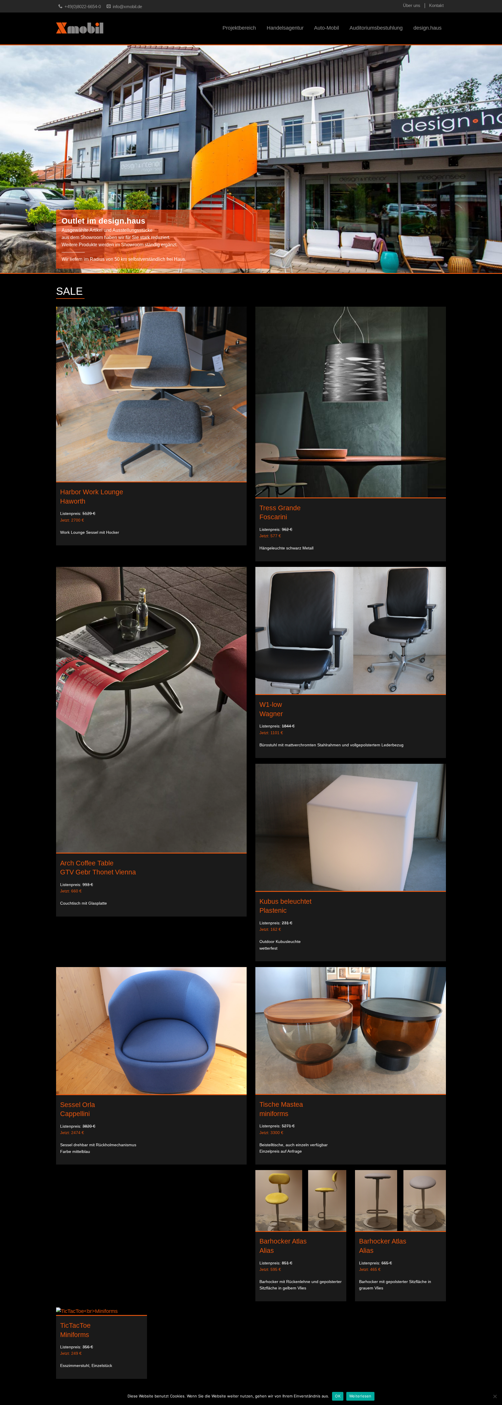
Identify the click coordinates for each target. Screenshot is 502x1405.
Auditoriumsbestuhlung (376, 28)
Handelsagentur (285, 28)
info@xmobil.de (127, 6)
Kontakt (436, 5)
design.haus (427, 28)
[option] (251, 159)
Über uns (411, 5)
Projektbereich (239, 28)
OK (337, 1396)
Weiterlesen (360, 1396)
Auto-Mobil (326, 28)
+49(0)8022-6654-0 (82, 6)
